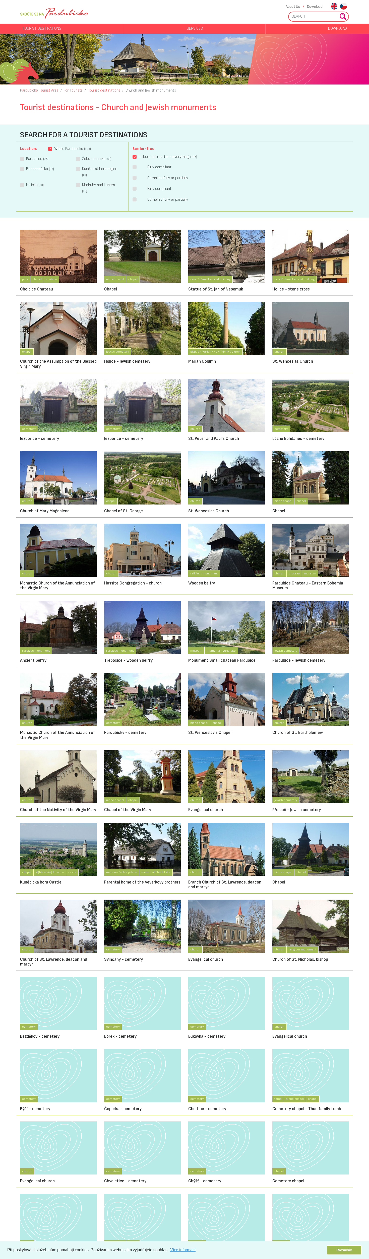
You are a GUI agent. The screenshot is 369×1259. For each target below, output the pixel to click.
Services (195, 28)
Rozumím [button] (344, 1250)
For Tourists (73, 90)
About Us (293, 6)
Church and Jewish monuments (151, 90)
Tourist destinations (41, 28)
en (334, 6)
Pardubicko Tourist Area (39, 90)
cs (343, 6)
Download (315, 6)
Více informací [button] (183, 1250)
